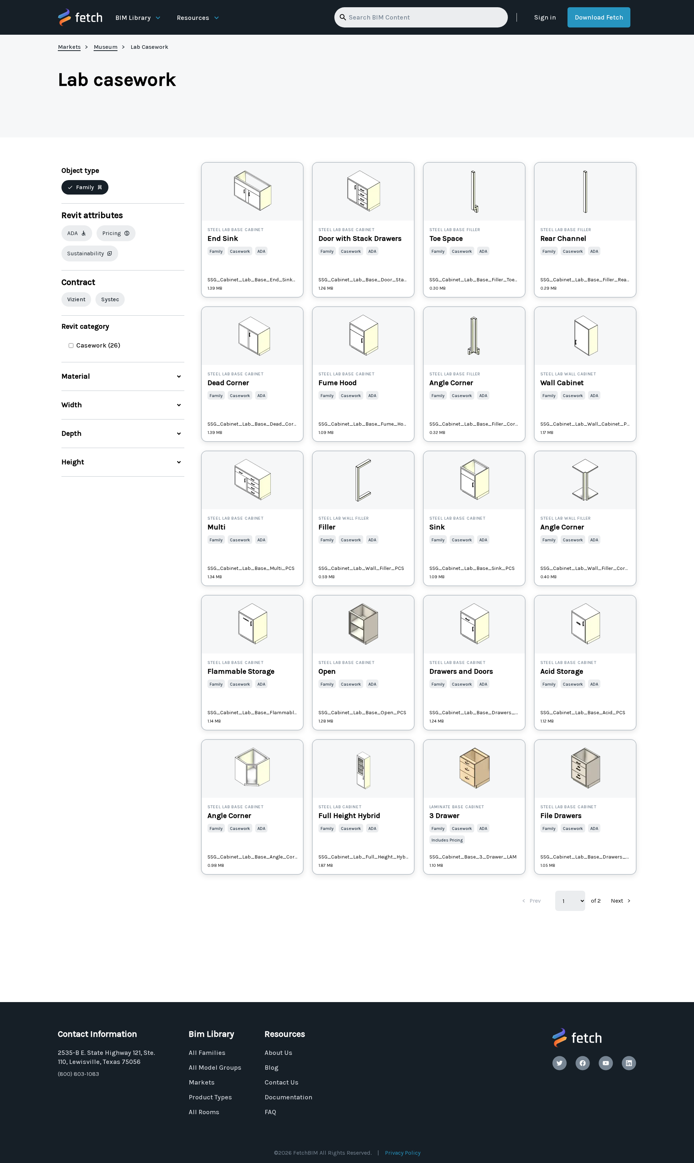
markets (69, 46)
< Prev (531, 900)
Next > (620, 900)
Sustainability (85, 253)
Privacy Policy (402, 1152)
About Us (278, 1053)
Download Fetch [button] (599, 17)
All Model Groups (215, 1068)
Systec (110, 299)
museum (105, 46)
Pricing (111, 233)
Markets (202, 1082)
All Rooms (204, 1112)
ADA (72, 233)
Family (85, 187)
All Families (207, 1053)
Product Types (210, 1097)
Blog (271, 1068)
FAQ (270, 1112)
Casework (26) (98, 345)
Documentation (288, 1097)
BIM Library (133, 18)
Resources (193, 18)
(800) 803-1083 (78, 1073)
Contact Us (282, 1082)
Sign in (545, 17)
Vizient (76, 299)
